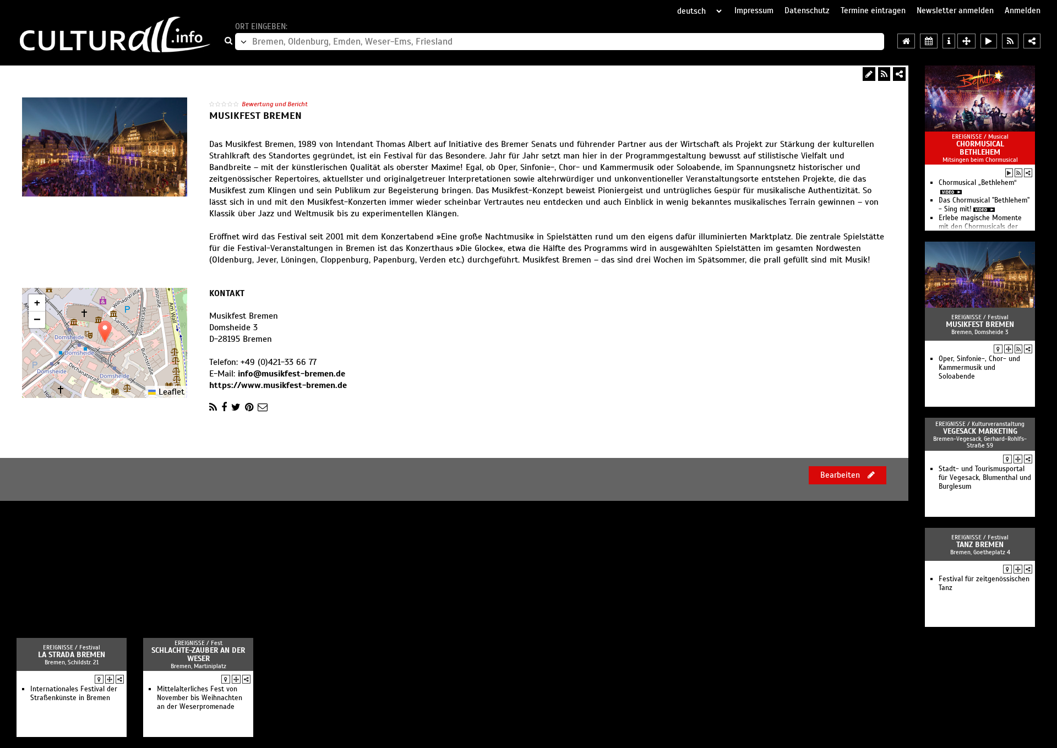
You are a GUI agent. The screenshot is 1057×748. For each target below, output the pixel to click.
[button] (105, 331)
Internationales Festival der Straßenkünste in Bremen (73, 693)
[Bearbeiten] (869, 74)
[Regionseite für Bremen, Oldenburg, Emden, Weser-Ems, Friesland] (906, 41)
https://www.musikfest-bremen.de (278, 385)
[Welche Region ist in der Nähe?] (966, 41)
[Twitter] (236, 407)
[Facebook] (224, 407)
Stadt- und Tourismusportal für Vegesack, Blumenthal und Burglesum (985, 478)
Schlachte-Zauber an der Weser (198, 654)
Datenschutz (807, 10)
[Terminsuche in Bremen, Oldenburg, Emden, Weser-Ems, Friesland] (929, 41)
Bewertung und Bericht (275, 104)
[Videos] (1009, 172)
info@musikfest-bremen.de (291, 373)
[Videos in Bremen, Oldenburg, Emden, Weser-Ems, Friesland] (988, 41)
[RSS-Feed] (884, 74)
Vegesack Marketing (980, 431)
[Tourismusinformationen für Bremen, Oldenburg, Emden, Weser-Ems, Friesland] (948, 41)
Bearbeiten (841, 475)
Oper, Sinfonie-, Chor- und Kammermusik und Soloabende (979, 367)
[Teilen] (899, 74)
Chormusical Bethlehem (980, 148)
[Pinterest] (249, 407)
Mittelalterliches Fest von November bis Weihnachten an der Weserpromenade (199, 698)
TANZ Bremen (980, 544)
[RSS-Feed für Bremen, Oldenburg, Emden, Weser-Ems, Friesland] (1010, 41)
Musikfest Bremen (980, 324)
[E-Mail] (263, 407)
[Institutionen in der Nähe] (1008, 349)
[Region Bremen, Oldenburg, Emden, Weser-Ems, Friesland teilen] (1031, 41)
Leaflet (170, 391)
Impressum (753, 10)
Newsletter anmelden (955, 10)
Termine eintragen (873, 10)
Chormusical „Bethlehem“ (978, 182)
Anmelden (1022, 10)
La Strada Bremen (71, 655)
